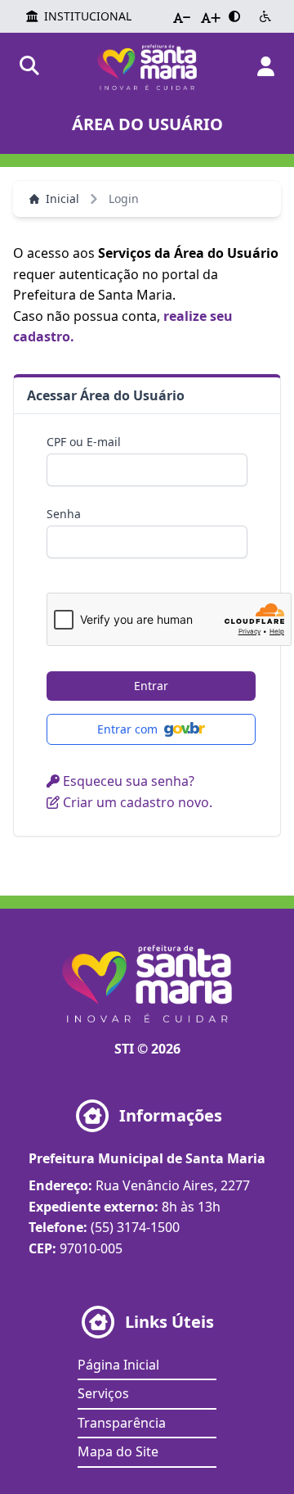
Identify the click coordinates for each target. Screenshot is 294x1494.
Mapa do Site (118, 1451)
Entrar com (127, 729)
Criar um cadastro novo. (136, 802)
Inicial (62, 198)
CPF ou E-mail (84, 441)
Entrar (151, 685)
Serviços (103, 1393)
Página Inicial (118, 1365)
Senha (64, 513)
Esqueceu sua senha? (127, 781)
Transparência (122, 1423)
